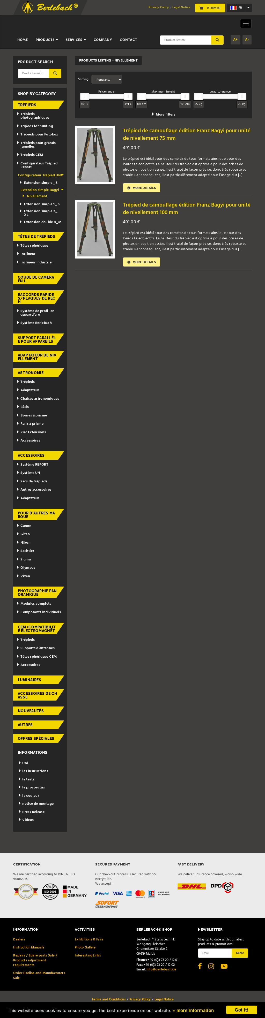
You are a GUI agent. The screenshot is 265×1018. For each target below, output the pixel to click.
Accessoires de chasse (37, 695)
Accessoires (30, 441)
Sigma (25, 560)
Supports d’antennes (37, 648)
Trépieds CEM (31, 155)
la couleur (30, 796)
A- (247, 40)
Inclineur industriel (36, 262)
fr (240, 7)
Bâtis (24, 407)
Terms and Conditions (109, 999)
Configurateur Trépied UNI (40, 175)
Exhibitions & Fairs (89, 939)
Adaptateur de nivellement (37, 357)
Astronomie (31, 373)
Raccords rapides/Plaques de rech (36, 298)
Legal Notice (181, 7)
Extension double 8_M (42, 222)
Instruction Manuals (28, 947)
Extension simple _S (40, 183)
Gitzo (25, 534)
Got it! (241, 1010)
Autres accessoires (35, 490)
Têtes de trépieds (36, 236)
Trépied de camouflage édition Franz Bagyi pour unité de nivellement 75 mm (187, 135)
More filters (165, 115)
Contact (128, 40)
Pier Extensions (33, 432)
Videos (27, 820)
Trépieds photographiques (34, 116)
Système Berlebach (36, 323)
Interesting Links (88, 955)
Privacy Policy (159, 7)
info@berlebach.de (161, 969)
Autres (25, 725)
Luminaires (29, 680)
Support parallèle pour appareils (37, 340)
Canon (25, 526)
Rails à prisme (31, 424)
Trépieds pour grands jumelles (38, 145)
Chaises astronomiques (39, 399)
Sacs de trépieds (33, 481)
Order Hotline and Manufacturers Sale (39, 975)
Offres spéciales (36, 738)
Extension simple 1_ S (42, 204)
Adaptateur (29, 390)
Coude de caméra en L (36, 279)
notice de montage (37, 804)
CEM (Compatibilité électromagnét (37, 629)
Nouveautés (31, 711)
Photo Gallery (85, 947)
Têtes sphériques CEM (38, 657)
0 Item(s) (213, 8)
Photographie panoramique (37, 593)
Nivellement (37, 196)
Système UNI (30, 473)
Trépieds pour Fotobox (39, 135)
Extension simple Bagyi (39, 190)
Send (240, 953)
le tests (27, 780)
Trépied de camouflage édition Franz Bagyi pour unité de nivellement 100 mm (187, 209)
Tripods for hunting (36, 126)
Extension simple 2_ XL (40, 213)
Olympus (27, 568)
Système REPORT (34, 465)
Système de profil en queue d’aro (37, 313)
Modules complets (35, 604)
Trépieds (27, 105)
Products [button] (45, 40)
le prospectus (33, 788)
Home (22, 40)
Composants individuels (40, 612)
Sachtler (27, 551)
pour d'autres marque (36, 515)
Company (103, 40)
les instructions (34, 771)
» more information (193, 1010)
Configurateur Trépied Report (38, 165)
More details (144, 188)
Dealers (19, 939)
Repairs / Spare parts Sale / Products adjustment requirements (35, 960)
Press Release (33, 812)
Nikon (25, 543)
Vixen (25, 576)
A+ (235, 40)
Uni (24, 763)
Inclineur (27, 254)
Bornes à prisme (33, 416)
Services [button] (74, 40)
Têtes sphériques (34, 246)
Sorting (83, 79)
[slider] (84, 96)
